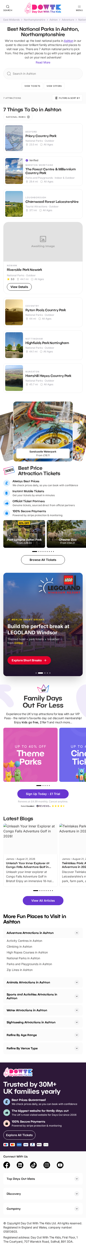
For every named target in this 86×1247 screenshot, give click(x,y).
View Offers (54, 86)
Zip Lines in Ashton (20, 970)
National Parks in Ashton (23, 958)
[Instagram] (46, 1166)
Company (14, 1208)
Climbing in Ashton (19, 946)
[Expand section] (77, 982)
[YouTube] (60, 1166)
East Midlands (11, 19)
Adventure (68, 19)
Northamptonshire (34, 19)
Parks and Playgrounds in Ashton (29, 964)
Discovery (14, 1193)
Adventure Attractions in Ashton (30, 933)
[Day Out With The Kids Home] (43, 8)
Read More (43, 62)
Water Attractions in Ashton (27, 1010)
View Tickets (32, 86)
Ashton (53, 19)
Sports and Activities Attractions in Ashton (32, 996)
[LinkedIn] (20, 1166)
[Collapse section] (77, 933)
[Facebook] (6, 1166)
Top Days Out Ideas (21, 1178)
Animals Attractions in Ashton (28, 982)
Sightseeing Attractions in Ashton (31, 1022)
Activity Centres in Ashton (24, 940)
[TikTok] (33, 1166)
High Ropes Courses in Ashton (27, 952)
